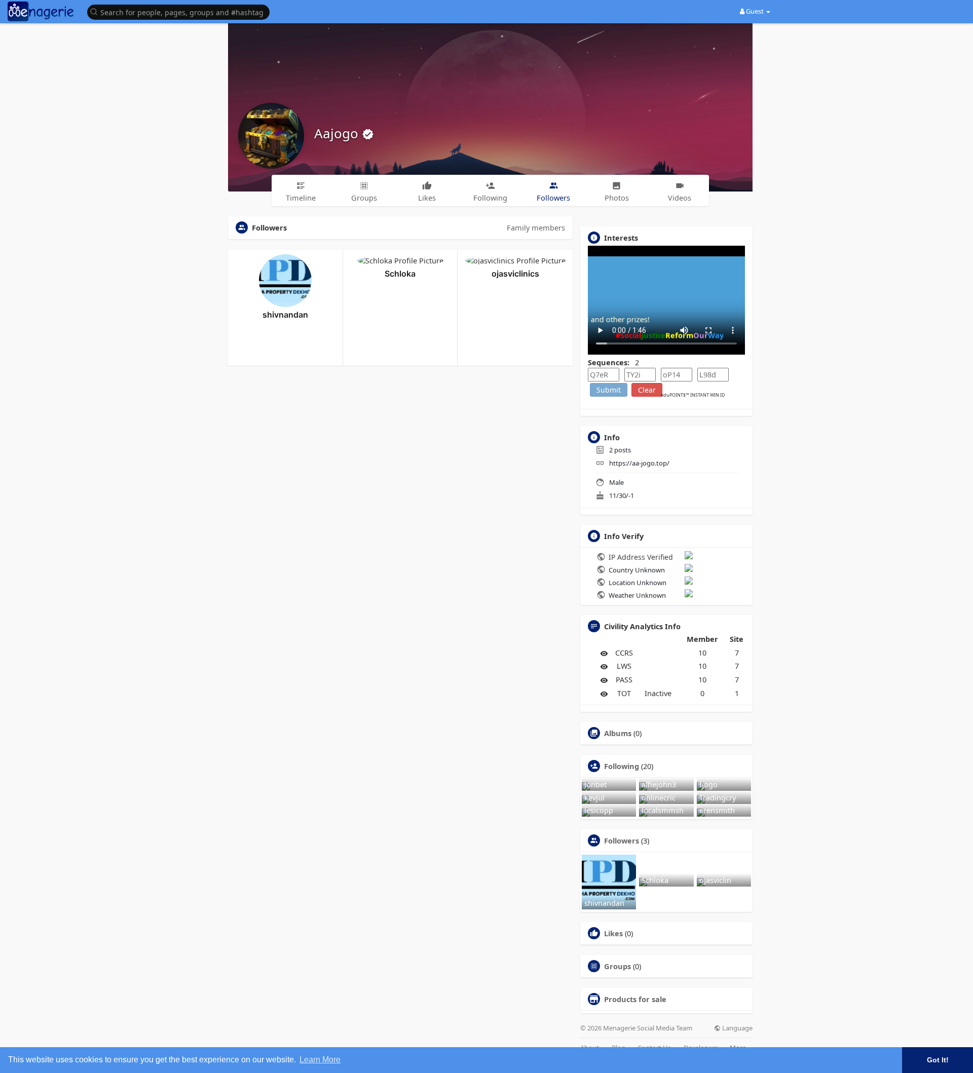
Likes (613, 933)
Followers (621, 840)
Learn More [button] (320, 1059)
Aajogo (338, 133)
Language (737, 1028)
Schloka (400, 274)
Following (621, 766)
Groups (617, 966)
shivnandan (285, 315)
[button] (181, 11)
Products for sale (635, 999)
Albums (617, 733)
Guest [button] (754, 11)
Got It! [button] (938, 1060)
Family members (536, 227)
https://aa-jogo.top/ (639, 463)
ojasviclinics (515, 274)
